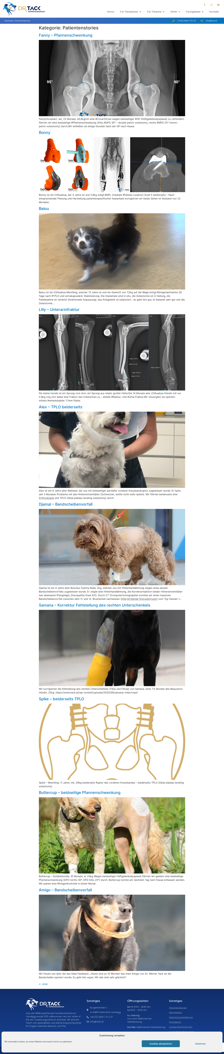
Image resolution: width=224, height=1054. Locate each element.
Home (110, 11)
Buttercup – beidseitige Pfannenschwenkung (79, 792)
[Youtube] (218, 4)
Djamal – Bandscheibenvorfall (65, 504)
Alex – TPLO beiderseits (60, 407)
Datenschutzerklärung (181, 1017)
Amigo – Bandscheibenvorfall (65, 890)
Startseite (9, 21)
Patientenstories (178, 1007)
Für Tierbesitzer (129, 11)
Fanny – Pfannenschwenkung (65, 35)
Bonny (44, 132)
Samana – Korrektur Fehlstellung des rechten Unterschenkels (94, 605)
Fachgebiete (193, 11)
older (43, 984)
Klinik (174, 11)
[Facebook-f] (204, 4)
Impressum (175, 1022)
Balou (44, 208)
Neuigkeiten (175, 1012)
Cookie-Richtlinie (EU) (180, 1026)
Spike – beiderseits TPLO (61, 699)
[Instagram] (211, 4)
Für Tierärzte (154, 11)
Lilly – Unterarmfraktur (59, 309)
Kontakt (214, 11)
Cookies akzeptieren (160, 1043)
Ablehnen (200, 1043)
